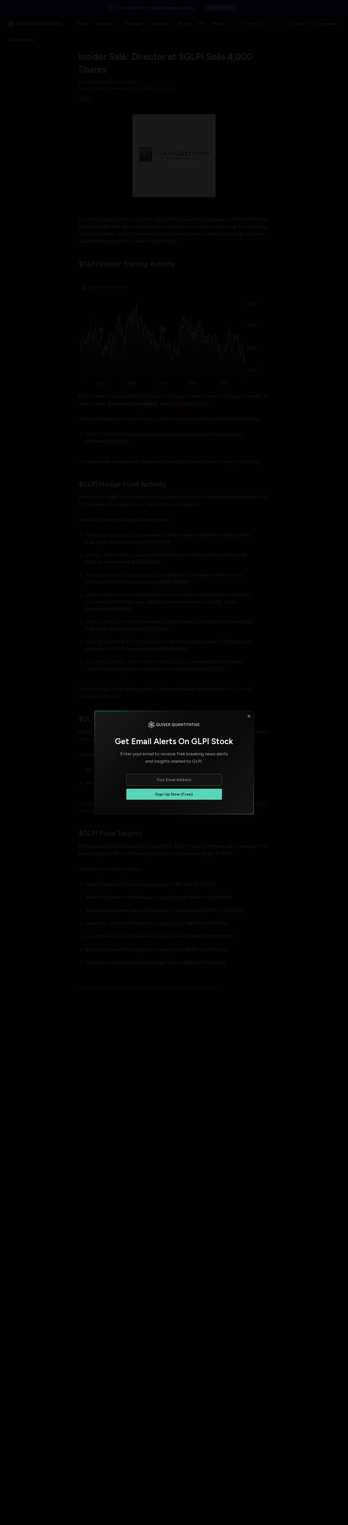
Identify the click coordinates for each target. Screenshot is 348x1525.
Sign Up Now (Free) (174, 794)
